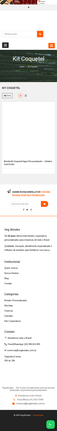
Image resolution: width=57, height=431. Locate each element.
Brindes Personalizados (15, 300)
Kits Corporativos (12, 321)
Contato (8, 283)
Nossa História (11, 273)
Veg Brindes (38, 415)
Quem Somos (11, 268)
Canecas (8, 310)
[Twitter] (27, 210)
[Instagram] (31, 210)
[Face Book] (23, 210)
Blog (6, 278)
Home (22, 67)
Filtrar (7, 96)
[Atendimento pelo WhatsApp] (50, 424)
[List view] (26, 95)
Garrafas (8, 316)
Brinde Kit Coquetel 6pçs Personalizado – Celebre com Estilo (28, 162)
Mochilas (8, 305)
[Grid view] (20, 95)
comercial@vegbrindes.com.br (30, 403)
